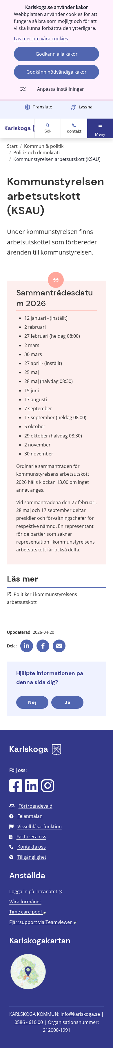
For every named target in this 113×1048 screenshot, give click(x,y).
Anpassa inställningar (60, 89)
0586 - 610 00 (28, 1022)
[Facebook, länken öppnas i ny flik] (43, 644)
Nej (32, 702)
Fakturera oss (31, 836)
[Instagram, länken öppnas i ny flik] (47, 789)
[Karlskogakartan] (28, 988)
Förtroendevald (35, 806)
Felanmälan (30, 816)
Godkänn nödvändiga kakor (56, 72)
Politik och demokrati (36, 152)
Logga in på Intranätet (36, 891)
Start (12, 146)
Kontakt (74, 131)
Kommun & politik (43, 146)
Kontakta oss (31, 847)
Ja (67, 702)
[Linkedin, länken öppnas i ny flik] (26, 644)
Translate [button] (42, 107)
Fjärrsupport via (42, 922)
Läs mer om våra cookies (41, 38)
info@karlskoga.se (81, 1014)
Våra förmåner (25, 901)
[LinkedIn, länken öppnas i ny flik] (31, 789)
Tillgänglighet (31, 857)
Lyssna (86, 107)
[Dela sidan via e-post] (59, 644)
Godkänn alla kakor (57, 54)
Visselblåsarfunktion (39, 826)
